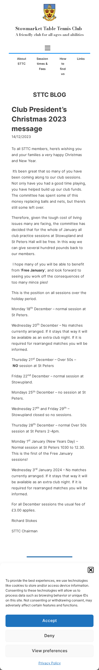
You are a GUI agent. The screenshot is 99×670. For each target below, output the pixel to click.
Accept (49, 620)
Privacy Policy (49, 663)
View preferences (49, 650)
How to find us (63, 66)
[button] (91, 570)
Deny (49, 635)
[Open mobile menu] (47, 48)
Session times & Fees (42, 64)
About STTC (21, 61)
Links (81, 59)
